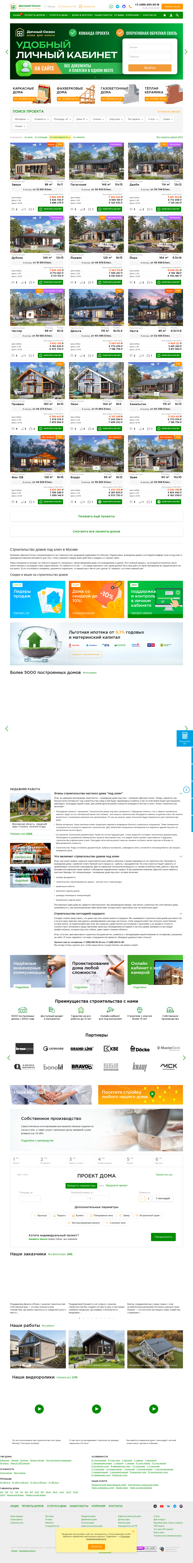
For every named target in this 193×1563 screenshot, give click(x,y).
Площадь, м (26, 1193)
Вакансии (49, 1499)
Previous (8, 1057)
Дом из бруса (159, 1495)
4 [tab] (92, 1318)
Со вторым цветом (114, 1445)
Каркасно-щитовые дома (91, 1502)
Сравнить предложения (85, 654)
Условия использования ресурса (168, 1512)
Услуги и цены (58, 15)
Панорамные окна (103, 1215)
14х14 (2, 1471)
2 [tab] (83, 1318)
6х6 (1, 1468)
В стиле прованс (143, 1439)
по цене (28, 137)
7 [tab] (105, 1318)
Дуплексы (4, 1439)
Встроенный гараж (150, 1215)
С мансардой (163, 1198)
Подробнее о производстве (37, 1140)
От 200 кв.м (54, 1459)
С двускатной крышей (163, 1445)
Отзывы (119, 15)
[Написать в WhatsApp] (111, 6)
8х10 (37, 1468)
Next (184, 1057)
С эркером (129, 1439)
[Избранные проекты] (164, 15)
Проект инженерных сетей (103, 1464)
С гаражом (138, 1436)
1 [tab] (79, 1318)
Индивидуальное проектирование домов (109, 1461)
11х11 (61, 1468)
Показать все (21, 833)
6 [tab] (100, 1318)
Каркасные (4, 1436)
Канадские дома (88, 1492)
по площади (41, 137)
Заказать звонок (172, 6)
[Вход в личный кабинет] (171, 15)
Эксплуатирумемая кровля (85, 1223)
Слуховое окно (118, 1223)
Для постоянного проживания (58, 1436)
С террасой (118, 1439)
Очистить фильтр (170, 111)
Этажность (144, 1193)
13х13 (75, 1468)
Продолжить (163, 1237)
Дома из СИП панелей (20, 1439)
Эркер (126, 1215)
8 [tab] (109, 1318)
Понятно (96, 1547)
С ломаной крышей (100, 1448)
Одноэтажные (6, 1449)
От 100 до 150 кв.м (20, 1459)
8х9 (31, 1468)
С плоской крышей (144, 1445)
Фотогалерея (89, 672)
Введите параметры (81, 1185)
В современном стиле (101, 1451)
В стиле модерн (159, 1439)
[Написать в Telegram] (117, 6)
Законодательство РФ (127, 1502)
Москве (14, 1527)
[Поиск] (177, 15)
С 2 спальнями (138, 1442)
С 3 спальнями (153, 1442)
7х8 (16, 1468)
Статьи (157, 1492)
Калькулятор (89, 6)
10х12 (55, 1468)
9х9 (42, 1468)
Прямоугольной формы (36, 1471)
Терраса (61, 1215)
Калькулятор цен (185, 742)
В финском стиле (119, 1451)
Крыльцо (42, 1215)
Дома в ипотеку (82, 15)
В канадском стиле (138, 1448)
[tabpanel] (38, 1287)
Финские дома (124, 1499)
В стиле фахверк (99, 1436)
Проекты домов (34, 15)
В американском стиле (120, 1442)
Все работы (48, 1325)
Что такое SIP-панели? (163, 1505)
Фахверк (15, 1436)
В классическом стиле (158, 1448)
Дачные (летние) (37, 1436)
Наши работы (103, 15)
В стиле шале (114, 1436)
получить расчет (53, 209)
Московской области (27, 1527)
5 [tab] (96, 1318)
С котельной (129, 1445)
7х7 (11, 1468)
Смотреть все (67, 1377)
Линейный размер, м (82, 1193)
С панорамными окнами (102, 1439)
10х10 (48, 1468)
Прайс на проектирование (141, 1464)
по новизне (79, 137)
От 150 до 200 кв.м (38, 1459)
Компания (132, 15)
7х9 (21, 1468)
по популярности (59, 137)
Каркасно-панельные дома (129, 1492)
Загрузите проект (117, 1185)
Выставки (49, 1492)
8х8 (26, 1468)
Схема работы (16, 1495)
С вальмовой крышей (119, 1448)
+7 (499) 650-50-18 (147, 5)
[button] (92, 77)
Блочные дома (87, 1499)
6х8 (6, 1468)
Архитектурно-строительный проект (143, 1461)
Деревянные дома (89, 1495)
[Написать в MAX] (124, 6)
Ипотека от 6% (69, 6)
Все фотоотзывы (60, 1254)
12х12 (68, 1468)
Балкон (80, 1215)
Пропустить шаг (164, 1175)
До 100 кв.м (5, 1459)
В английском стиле (100, 1442)
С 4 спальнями (98, 1445)
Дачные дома (124, 1495)
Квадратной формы (15, 1471)
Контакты (149, 15)
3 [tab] (88, 1318)
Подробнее (22, 987)
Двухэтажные (20, 1449)
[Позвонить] (130, 6)
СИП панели (159, 1502)
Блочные (24, 1436)
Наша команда (16, 1492)
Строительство (16, 1499)
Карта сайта (159, 1508)
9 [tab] (113, 1318)
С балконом (127, 1436)
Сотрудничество (52, 1502)
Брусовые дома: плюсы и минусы (168, 1499)
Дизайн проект (122, 1464)
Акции (14, 1482)
